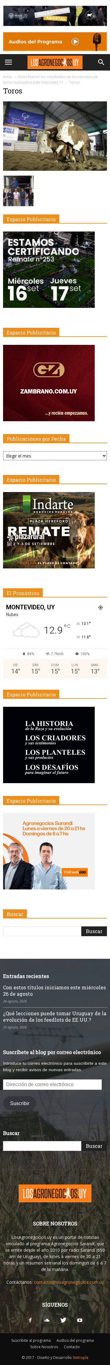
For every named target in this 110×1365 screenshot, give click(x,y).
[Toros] (55, 169)
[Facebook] (30, 1320)
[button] (101, 62)
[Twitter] (63, 1320)
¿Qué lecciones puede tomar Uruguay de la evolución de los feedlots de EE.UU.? (54, 1016)
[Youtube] (80, 1320)
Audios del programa (75, 1340)
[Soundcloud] (47, 1320)
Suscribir (19, 1103)
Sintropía (80, 1357)
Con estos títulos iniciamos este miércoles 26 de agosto (54, 990)
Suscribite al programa (31, 1340)
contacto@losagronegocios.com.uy (69, 1282)
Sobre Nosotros (44, 1346)
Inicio (7, 76)
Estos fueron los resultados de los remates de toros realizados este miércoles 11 (50, 79)
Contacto (72, 1346)
